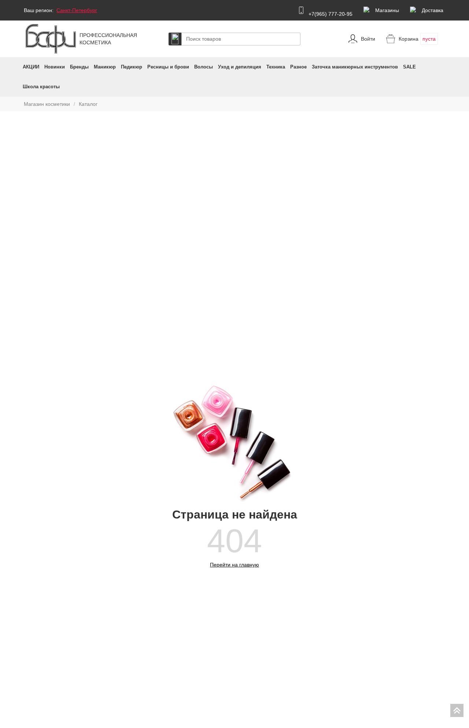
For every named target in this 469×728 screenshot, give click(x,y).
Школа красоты (41, 86)
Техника (275, 67)
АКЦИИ (31, 67)
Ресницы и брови (168, 67)
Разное (298, 67)
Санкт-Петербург (76, 10)
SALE (409, 67)
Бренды (79, 67)
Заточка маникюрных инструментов (355, 67)
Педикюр (131, 67)
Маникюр (105, 67)
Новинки (54, 67)
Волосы (203, 67)
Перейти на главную (234, 565)
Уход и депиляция (239, 67)
